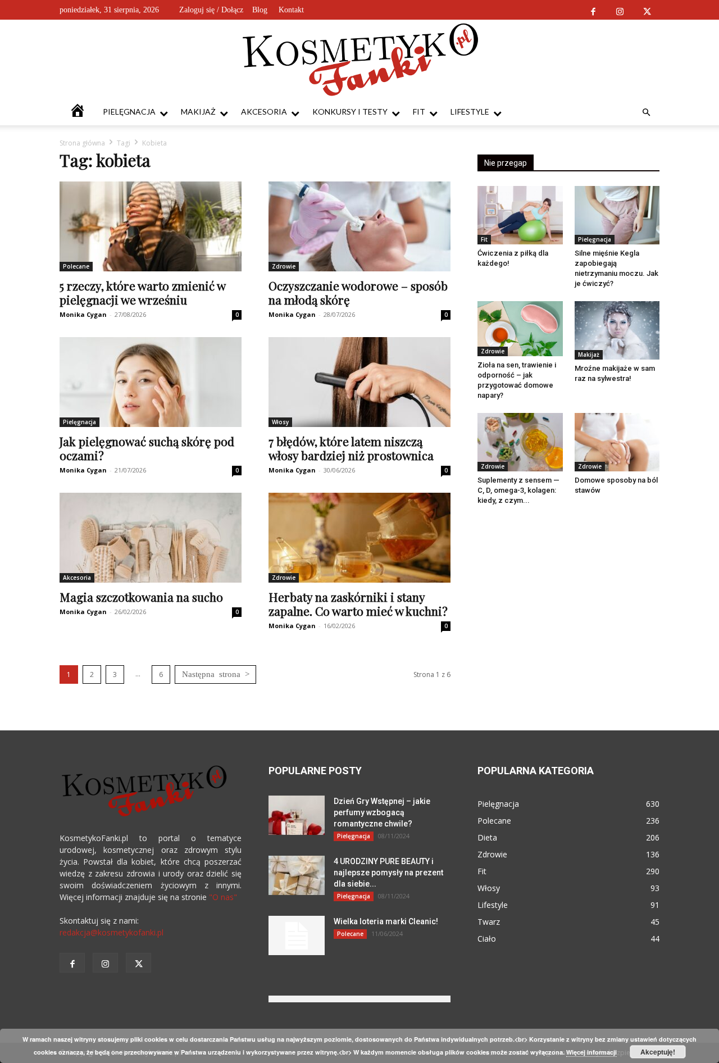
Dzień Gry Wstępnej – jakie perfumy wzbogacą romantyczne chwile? (382, 812)
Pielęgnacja (129, 111)
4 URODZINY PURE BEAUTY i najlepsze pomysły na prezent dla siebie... (388, 872)
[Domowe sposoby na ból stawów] (617, 442)
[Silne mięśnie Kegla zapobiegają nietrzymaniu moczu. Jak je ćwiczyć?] (617, 215)
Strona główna (82, 143)
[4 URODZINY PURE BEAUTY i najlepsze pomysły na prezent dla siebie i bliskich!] (297, 875)
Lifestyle (469, 111)
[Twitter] (646, 10)
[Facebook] (593, 10)
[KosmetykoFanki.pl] (359, 59)
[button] (645, 112)
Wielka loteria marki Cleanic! (386, 921)
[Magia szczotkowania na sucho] (151, 538)
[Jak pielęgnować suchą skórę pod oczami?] (151, 382)
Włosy (280, 422)
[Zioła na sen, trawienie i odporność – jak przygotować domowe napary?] (520, 328)
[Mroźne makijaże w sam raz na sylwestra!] (617, 330)
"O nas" (223, 897)
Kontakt (291, 10)
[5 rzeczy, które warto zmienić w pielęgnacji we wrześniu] (151, 226)
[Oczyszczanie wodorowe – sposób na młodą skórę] (359, 226)
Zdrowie (283, 266)
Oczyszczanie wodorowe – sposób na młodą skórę (358, 292)
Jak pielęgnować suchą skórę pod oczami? (147, 448)
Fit (419, 111)
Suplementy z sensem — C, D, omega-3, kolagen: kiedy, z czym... (518, 490)
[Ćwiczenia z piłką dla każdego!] (520, 215)
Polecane (76, 266)
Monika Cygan (83, 314)
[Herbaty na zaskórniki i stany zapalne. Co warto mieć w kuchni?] (359, 538)
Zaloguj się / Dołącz (211, 10)
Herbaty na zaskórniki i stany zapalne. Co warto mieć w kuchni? (358, 604)
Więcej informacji (591, 1052)
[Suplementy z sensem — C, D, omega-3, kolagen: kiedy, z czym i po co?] (520, 442)
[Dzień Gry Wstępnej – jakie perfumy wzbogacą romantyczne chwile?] (297, 815)
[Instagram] (619, 10)
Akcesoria (264, 111)
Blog (259, 10)
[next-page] (215, 674)
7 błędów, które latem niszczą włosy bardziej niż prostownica (351, 448)
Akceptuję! (657, 1052)
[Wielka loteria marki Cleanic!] (297, 935)
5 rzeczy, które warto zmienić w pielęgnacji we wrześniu (142, 292)
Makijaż (198, 111)
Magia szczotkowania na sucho (141, 597)
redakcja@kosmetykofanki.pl (111, 932)
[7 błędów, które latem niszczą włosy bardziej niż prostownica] (359, 382)
